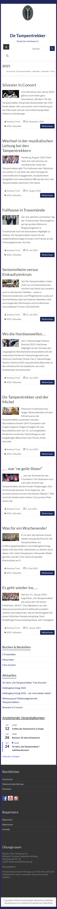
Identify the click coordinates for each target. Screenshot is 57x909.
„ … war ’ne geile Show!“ (22, 468)
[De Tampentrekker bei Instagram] (16, 798)
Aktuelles (16, 126)
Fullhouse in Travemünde (23, 210)
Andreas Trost (13, 121)
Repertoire (7, 819)
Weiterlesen (47, 126)
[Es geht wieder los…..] (10, 594)
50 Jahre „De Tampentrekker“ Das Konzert (24, 682)
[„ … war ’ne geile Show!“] (10, 475)
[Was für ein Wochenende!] (10, 534)
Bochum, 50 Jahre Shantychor (26, 737)
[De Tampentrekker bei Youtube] (10, 798)
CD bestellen (9, 654)
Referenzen (7, 824)
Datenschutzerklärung (12, 784)
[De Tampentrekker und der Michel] (10, 408)
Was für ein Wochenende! (24, 528)
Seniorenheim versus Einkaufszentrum (20, 272)
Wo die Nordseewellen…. (24, 333)
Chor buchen (9, 664)
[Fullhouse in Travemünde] (10, 216)
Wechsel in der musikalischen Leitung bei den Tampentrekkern (27, 145)
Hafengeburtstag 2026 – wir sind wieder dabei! (26, 693)
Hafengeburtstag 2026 (14, 687)
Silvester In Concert (19, 84)
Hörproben (8, 659)
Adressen (6, 789)
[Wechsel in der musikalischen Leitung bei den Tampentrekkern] (10, 157)
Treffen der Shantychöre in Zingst (28, 728)
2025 (9, 126)
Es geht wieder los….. (20, 587)
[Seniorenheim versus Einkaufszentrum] (10, 280)
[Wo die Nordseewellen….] (10, 340)
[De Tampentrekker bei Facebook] (4, 798)
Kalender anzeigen (11, 756)
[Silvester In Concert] (10, 91)
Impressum (7, 779)
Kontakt (6, 829)
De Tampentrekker (27, 35)
